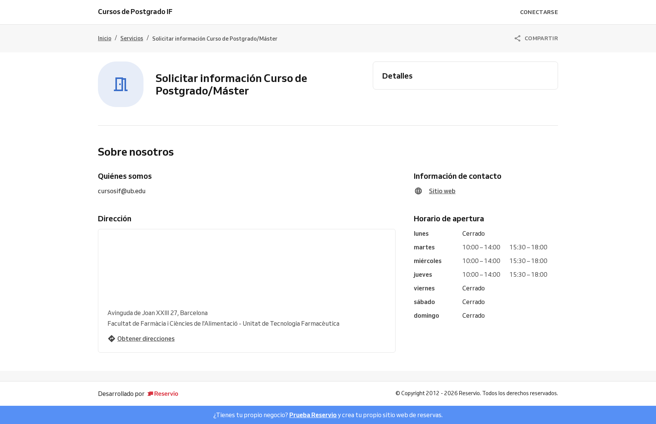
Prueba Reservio (313, 415)
